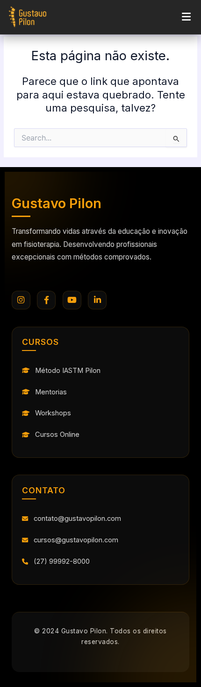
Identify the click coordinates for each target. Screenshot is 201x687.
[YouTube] (72, 300)
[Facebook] (46, 300)
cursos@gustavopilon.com (76, 540)
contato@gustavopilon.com (77, 518)
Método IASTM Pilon (67, 370)
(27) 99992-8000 (62, 561)
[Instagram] (21, 300)
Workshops (53, 413)
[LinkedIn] (97, 300)
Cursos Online (57, 434)
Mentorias (51, 392)
